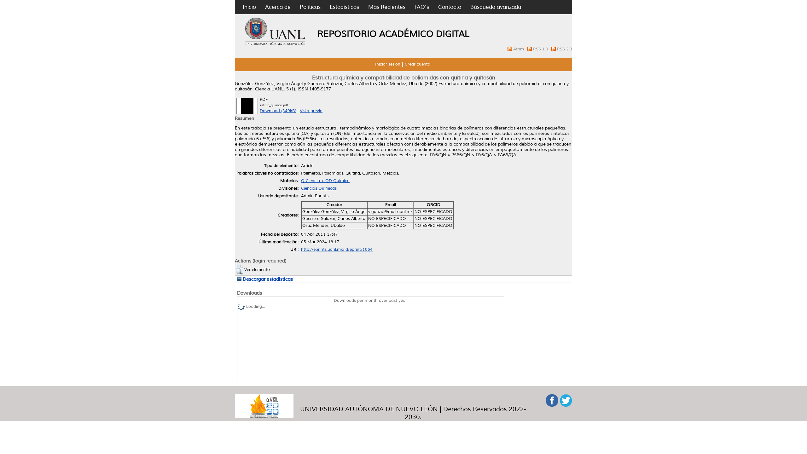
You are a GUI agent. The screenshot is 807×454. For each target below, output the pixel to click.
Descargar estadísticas (267, 279)
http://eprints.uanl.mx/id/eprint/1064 (337, 249)
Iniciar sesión (387, 64)
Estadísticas (344, 7)
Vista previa (311, 110)
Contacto (449, 7)
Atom (519, 49)
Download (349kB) (278, 110)
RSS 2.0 (564, 49)
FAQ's (422, 7)
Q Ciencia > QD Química (325, 180)
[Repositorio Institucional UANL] (275, 44)
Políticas (310, 7)
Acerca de (278, 7)
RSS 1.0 (541, 49)
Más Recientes (386, 7)
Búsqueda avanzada (495, 7)
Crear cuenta (417, 64)
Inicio (249, 7)
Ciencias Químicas (319, 188)
